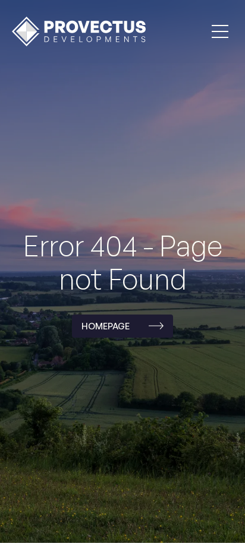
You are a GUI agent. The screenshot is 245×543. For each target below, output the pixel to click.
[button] (220, 31)
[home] (76, 31)
